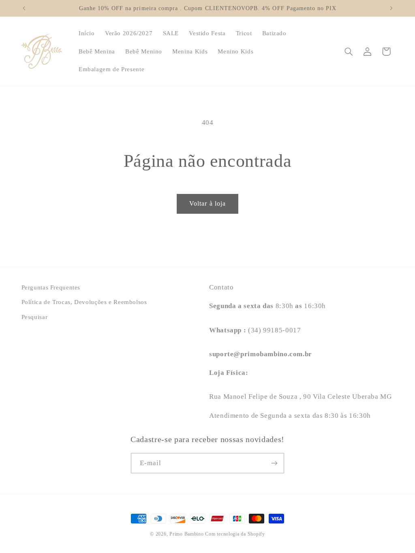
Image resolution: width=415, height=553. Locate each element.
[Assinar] (274, 463)
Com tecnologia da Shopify (235, 534)
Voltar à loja (207, 203)
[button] (348, 51)
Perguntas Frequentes (51, 287)
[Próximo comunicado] (391, 8)
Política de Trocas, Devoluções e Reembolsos (84, 302)
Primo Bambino (186, 534)
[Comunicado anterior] (24, 8)
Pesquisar (34, 317)
